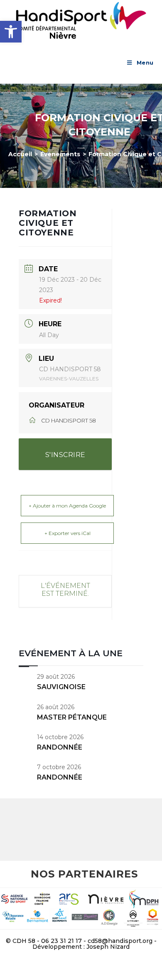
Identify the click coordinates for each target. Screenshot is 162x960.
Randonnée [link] (59, 747)
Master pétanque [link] (72, 717)
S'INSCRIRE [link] (65, 455)
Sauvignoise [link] (61, 687)
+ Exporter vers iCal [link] (67, 533)
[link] (11, 31)
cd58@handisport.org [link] (120, 941)
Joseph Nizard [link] (108, 946)
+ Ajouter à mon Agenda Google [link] (67, 505)
